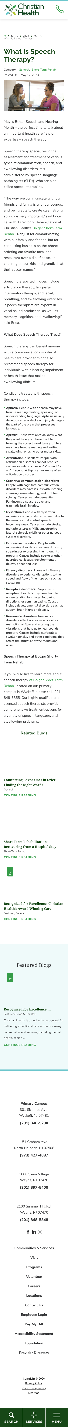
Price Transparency (34, 1388)
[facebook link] (28, 1232)
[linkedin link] (34, 1232)
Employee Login (34, 1315)
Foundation (34, 1343)
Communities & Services (34, 1248)
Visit (34, 1257)
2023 (26, 36)
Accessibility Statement (34, 1334)
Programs (34, 1267)
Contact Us (34, 1305)
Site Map (33, 1393)
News (14, 36)
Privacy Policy (33, 1383)
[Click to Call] (60, 10)
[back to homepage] (5, 36)
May (36, 36)
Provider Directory (34, 1353)
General (24, 70)
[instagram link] (40, 1232)
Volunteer (34, 1277)
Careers (34, 1286)
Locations (34, 1296)
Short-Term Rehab (44, 70)
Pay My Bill (34, 1324)
